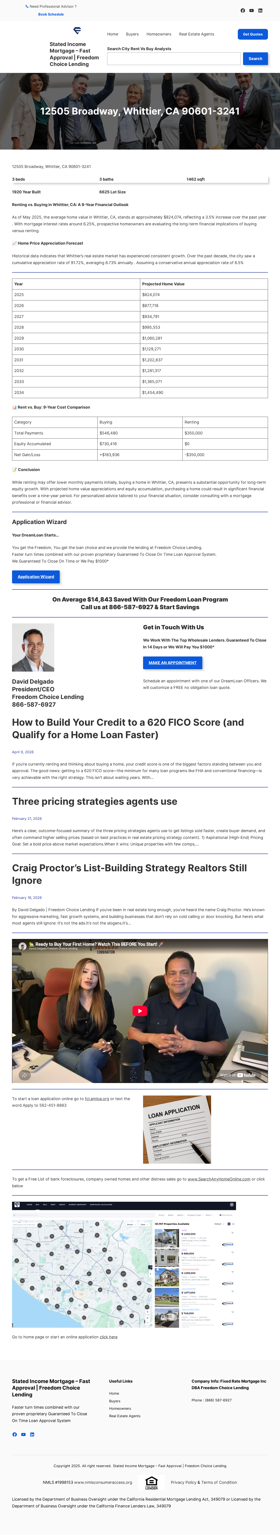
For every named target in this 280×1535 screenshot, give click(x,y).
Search (255, 58)
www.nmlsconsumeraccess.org (103, 1482)
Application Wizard (36, 576)
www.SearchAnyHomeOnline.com (219, 1179)
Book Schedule (51, 14)
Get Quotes (253, 34)
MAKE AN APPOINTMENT (173, 662)
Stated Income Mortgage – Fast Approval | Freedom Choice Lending (74, 54)
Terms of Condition (219, 1482)
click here (108, 1337)
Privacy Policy (183, 1482)
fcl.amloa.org (97, 1098)
